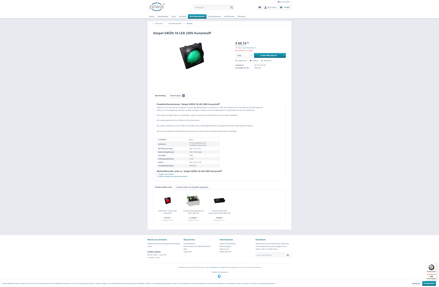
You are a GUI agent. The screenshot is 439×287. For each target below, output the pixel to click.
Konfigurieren (429, 283)
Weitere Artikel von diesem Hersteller (172, 176)
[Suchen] (231, 7)
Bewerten (267, 60)
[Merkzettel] (259, 7)
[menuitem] (214, 7)
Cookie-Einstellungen (228, 243)
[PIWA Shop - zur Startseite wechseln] (157, 7)
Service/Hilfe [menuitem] (284, 2)
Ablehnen (416, 283)
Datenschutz (224, 249)
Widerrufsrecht (225, 252)
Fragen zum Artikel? (166, 174)
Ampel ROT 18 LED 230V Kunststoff (167, 212)
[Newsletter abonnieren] (287, 255)
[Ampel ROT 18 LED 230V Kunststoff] (167, 201)
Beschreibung (160, 95)
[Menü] (435, 264)
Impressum (187, 252)
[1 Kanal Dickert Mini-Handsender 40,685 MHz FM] (219, 201)
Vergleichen (242, 60)
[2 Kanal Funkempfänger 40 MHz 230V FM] (193, 201)
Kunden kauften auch (163, 187)
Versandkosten (189, 243)
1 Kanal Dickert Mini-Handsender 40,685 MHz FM (219, 212)
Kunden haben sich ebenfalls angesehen (192, 187)
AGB (185, 249)
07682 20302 (154, 251)
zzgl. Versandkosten (249, 48)
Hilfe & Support (225, 246)
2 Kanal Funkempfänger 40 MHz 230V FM (193, 212)
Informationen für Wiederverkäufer (197, 246)
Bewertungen (177, 95)
